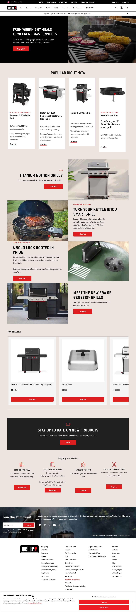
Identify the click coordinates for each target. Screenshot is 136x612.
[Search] (116, 7)
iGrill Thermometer (70, 560)
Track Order (68, 583)
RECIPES (41, 2)
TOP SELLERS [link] (90, 8)
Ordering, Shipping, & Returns (74, 570)
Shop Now (13, 144)
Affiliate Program (117, 573)
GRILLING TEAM (63, 2)
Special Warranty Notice (72, 579)
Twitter (49, 525)
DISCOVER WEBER (51, 2)
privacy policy (126, 535)
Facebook (40, 525)
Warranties (68, 576)
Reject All (104, 602)
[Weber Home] (12, 8)
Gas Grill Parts (93, 550)
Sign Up (68, 442)
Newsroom (44, 553)
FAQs (66, 556)
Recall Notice (45, 576)
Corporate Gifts (116, 566)
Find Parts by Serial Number (97, 556)
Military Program (117, 570)
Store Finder (115, 2)
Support (67, 550)
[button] (23, 7)
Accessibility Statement (48, 579)
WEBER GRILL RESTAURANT (88, 2)
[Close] (128, 13)
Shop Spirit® (21, 49)
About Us (44, 550)
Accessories (116, 553)
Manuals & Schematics (72, 566)
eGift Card (115, 550)
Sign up (28, 525)
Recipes (114, 560)
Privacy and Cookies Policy (49, 566)
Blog (113, 563)
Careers (43, 556)
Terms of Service (12, 532)
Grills (113, 556)
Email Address (8, 525)
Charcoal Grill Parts (94, 553)
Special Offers (116, 576)
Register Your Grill (70, 573)
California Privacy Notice (48, 570)
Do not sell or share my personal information (104, 597)
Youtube (54, 525)
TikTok (59, 525)
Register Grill (125, 2)
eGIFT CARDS (74, 2)
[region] (68, 602)
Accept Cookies (104, 607)
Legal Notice (45, 573)
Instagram (45, 525)
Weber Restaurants (47, 560)
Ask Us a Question (70, 553)
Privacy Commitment (47, 563)
